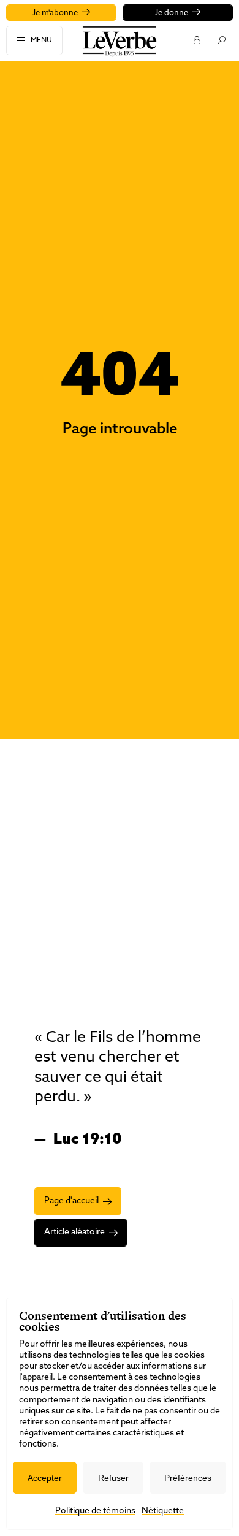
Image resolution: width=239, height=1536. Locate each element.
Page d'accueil (71, 1201)
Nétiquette (163, 1511)
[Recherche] (221, 40)
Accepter (45, 1478)
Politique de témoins (95, 1511)
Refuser (113, 1478)
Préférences (187, 1478)
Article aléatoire (74, 1232)
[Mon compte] (196, 40)
